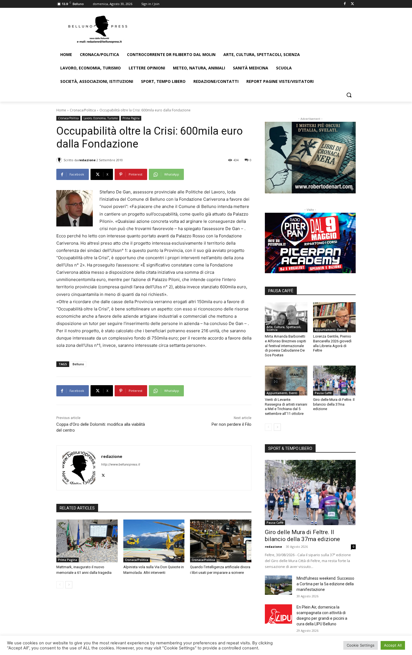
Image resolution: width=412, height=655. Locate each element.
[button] (349, 95)
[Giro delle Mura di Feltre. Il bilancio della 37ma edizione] (334, 380)
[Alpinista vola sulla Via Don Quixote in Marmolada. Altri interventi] (154, 541)
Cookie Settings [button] (360, 645)
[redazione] (60, 160)
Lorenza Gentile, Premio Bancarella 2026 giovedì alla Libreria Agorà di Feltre (332, 343)
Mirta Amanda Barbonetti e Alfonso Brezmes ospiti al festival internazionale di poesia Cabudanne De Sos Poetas (285, 345)
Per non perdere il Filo (231, 424)
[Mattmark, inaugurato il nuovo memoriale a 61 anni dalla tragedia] (87, 541)
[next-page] (68, 584)
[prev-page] (59, 584)
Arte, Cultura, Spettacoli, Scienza (284, 328)
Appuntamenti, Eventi (330, 330)
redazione (87, 160)
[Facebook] (344, 4)
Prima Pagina (131, 118)
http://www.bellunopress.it (120, 464)
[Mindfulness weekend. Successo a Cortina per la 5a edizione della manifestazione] (278, 585)
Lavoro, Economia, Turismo (101, 118)
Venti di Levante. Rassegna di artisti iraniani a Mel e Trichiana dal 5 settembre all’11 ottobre (286, 406)
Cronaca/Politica (83, 110)
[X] (352, 4)
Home (61, 110)
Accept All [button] (393, 645)
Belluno (78, 364)
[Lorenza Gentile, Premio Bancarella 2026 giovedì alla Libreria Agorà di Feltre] (334, 317)
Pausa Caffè (323, 393)
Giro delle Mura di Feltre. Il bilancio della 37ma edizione (334, 404)
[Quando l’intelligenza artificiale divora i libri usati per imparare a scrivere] (220, 541)
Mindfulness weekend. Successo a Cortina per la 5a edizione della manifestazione (325, 584)
